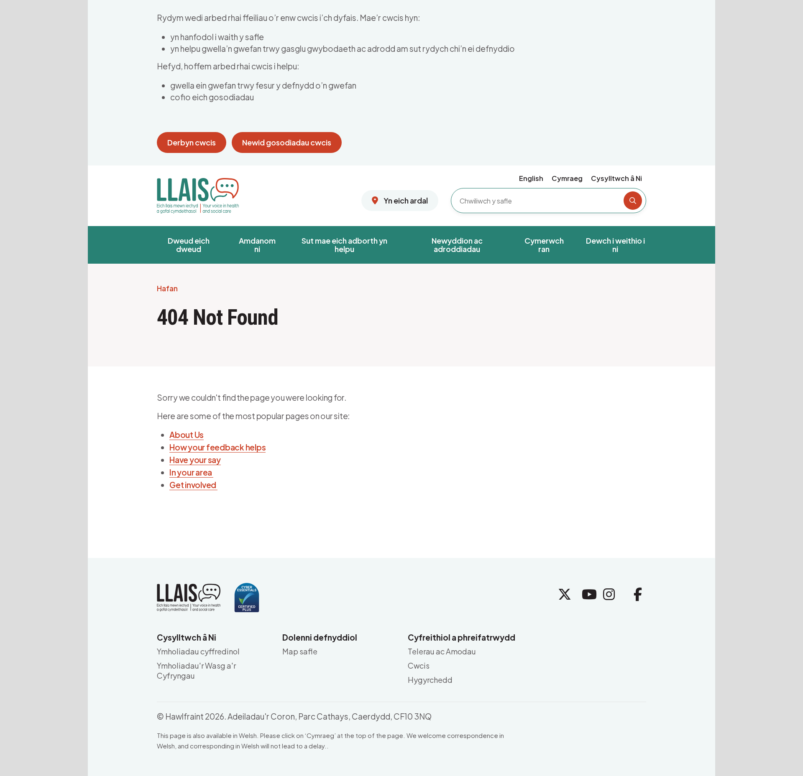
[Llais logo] (198, 193)
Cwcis (419, 665)
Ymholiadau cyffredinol (198, 651)
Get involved (193, 485)
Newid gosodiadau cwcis (286, 142)
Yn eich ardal (405, 200)
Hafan (167, 289)
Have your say (195, 460)
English (531, 178)
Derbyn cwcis (191, 142)
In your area (191, 472)
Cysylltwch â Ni (616, 178)
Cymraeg (567, 178)
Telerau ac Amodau (442, 651)
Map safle (299, 651)
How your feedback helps (217, 447)
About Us (186, 435)
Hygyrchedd (430, 679)
